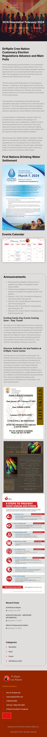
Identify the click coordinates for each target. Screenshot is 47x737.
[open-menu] (41, 6)
